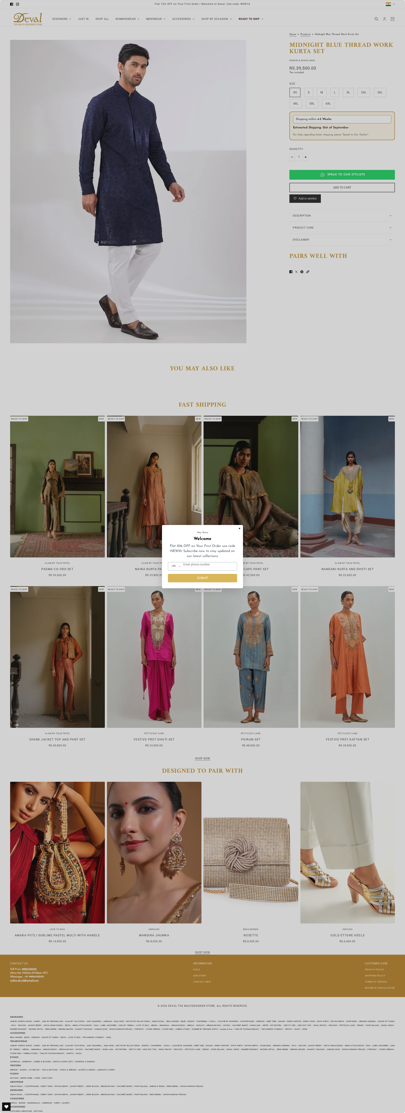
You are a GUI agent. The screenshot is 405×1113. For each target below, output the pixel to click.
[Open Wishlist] (6, 1106)
